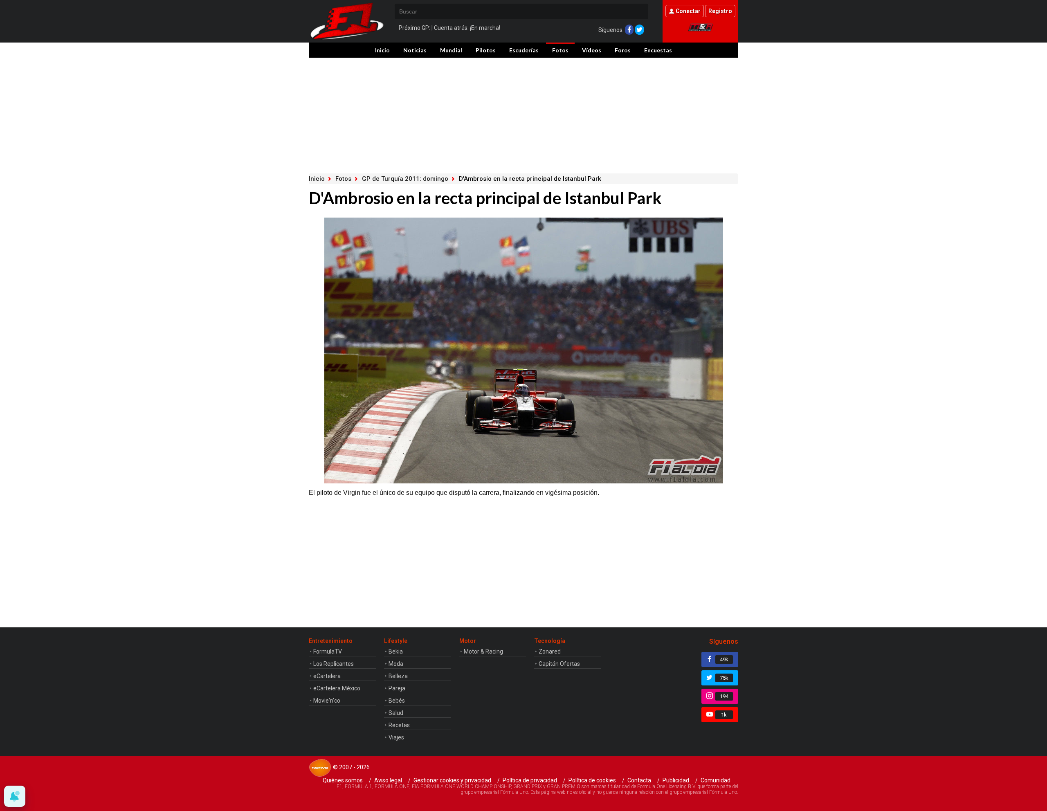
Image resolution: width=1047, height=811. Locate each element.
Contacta (639, 780)
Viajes (396, 737)
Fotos (560, 50)
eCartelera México (336, 688)
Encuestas (658, 50)
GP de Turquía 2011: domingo (405, 178)
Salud (396, 713)
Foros (623, 50)
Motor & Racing (483, 651)
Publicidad (676, 780)
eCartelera (327, 676)
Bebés (397, 700)
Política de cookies (592, 780)
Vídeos (591, 50)
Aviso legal (388, 780)
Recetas (399, 725)
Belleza (398, 676)
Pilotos (486, 50)
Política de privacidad (530, 780)
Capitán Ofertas (559, 663)
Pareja (397, 688)
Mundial (451, 50)
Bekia (396, 651)
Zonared (550, 651)
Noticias (415, 50)
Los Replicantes (333, 663)
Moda (396, 663)
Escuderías (524, 50)
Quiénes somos (343, 780)
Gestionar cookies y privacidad (452, 780)
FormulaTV (327, 651)
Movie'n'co (326, 700)
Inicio (382, 50)
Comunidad (715, 780)
